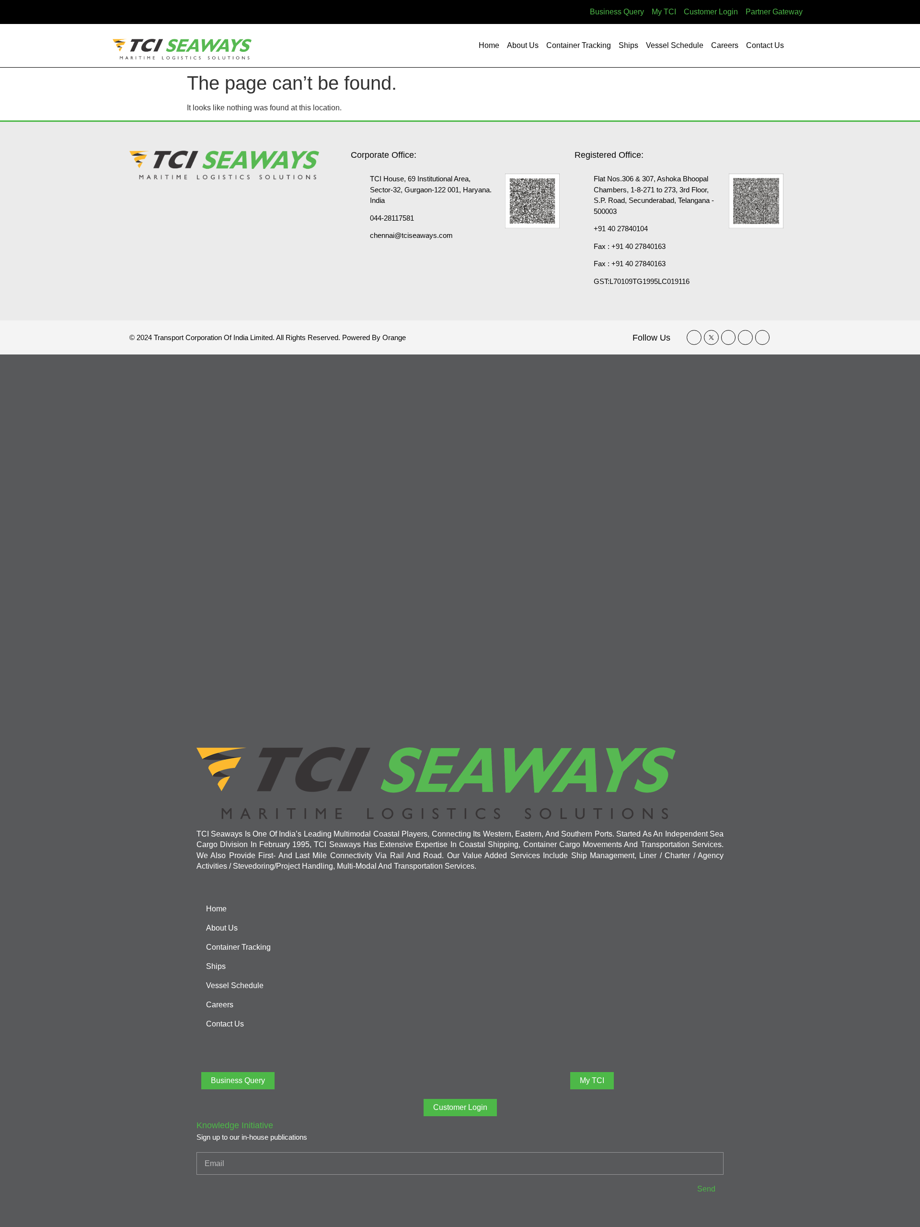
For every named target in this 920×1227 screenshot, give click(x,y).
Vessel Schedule (674, 45)
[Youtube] (762, 337)
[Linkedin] (728, 337)
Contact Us (765, 45)
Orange (394, 337)
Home (489, 45)
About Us (523, 45)
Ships (628, 45)
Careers (724, 45)
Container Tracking (578, 45)
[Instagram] (745, 337)
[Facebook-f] (694, 337)
